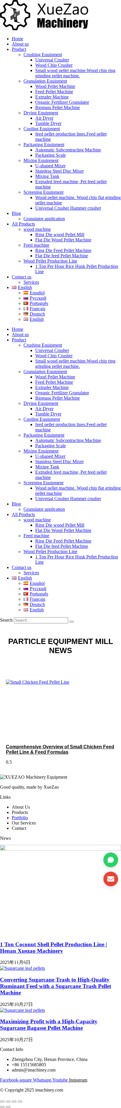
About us (20, 43)
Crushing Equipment (42, 54)
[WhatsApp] (110, 859)
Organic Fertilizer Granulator (62, 102)
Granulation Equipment (45, 81)
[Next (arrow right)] (8, 1107)
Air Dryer (44, 118)
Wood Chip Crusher (54, 65)
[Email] (110, 879)
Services (31, 282)
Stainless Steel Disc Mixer (59, 170)
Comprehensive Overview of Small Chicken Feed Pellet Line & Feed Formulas (60, 749)
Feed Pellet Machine (54, 91)
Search (6, 620)
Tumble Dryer (48, 123)
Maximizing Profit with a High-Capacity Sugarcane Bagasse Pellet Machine (49, 1024)
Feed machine (36, 245)
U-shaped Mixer (50, 165)
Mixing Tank (47, 176)
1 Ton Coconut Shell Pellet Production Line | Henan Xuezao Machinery (53, 947)
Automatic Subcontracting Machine (68, 149)
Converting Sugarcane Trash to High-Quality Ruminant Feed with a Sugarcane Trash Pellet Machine (55, 986)
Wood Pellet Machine (55, 86)
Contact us (21, 276)
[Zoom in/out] (2, 1101)
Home (17, 38)
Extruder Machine (52, 96)
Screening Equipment (43, 192)
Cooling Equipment (41, 128)
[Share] (14, 1101)
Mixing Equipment (40, 160)
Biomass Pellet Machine (57, 107)
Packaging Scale (50, 155)
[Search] (71, 622)
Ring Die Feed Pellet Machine (63, 250)
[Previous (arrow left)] (2, 1107)
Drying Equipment (40, 112)
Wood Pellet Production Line (50, 260)
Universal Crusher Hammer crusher (68, 208)
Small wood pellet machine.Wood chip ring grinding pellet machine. (75, 73)
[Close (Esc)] (20, 1101)
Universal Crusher (52, 59)
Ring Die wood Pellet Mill (59, 234)
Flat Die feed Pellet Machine (61, 255)
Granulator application (44, 218)
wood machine (37, 229)
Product (19, 49)
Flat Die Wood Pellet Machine (63, 239)
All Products (23, 223)
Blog (16, 213)
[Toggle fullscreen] (8, 1101)
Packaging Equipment (43, 144)
